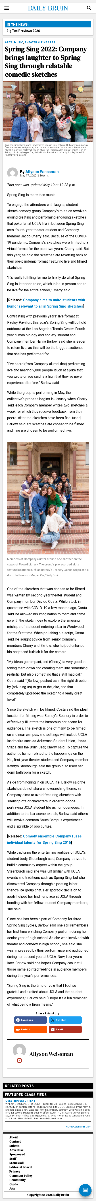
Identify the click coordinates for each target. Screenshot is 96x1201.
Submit (14, 1146)
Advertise (16, 1150)
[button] (89, 8)
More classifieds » (78, 1126)
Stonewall (16, 1163)
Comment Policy (21, 1176)
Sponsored (17, 1154)
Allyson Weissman (42, 171)
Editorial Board (20, 1167)
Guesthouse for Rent (20, 1100)
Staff (12, 1158)
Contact (15, 1141)
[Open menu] (7, 8)
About (13, 1137)
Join (12, 1188)
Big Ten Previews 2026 (23, 31)
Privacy (14, 1171)
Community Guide (17, 1182)
